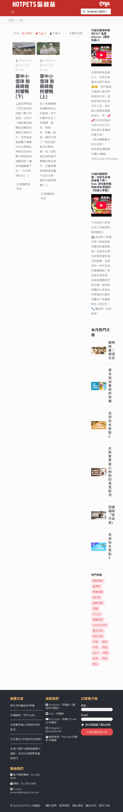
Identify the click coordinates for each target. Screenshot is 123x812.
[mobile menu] (12, 11)
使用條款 (64, 805)
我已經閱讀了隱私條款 (98, 724)
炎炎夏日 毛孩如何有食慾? (26, 739)
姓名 (83, 705)
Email (84, 715)
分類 (27, 33)
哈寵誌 (60, 713)
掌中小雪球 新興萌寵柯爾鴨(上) (47, 86)
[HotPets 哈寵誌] (34, 4)
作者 (55, 33)
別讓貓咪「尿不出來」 (23, 715)
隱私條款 (77, 805)
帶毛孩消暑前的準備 (22, 705)
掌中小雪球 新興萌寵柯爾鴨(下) (22, 86)
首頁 (11, 20)
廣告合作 (91, 805)
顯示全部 (77, 33)
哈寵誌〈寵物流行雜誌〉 (60, 706)
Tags (41, 33)
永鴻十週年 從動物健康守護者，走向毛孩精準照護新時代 (25, 753)
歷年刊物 (104, 805)
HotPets (23, 60)
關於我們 (51, 805)
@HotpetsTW (53, 731)
